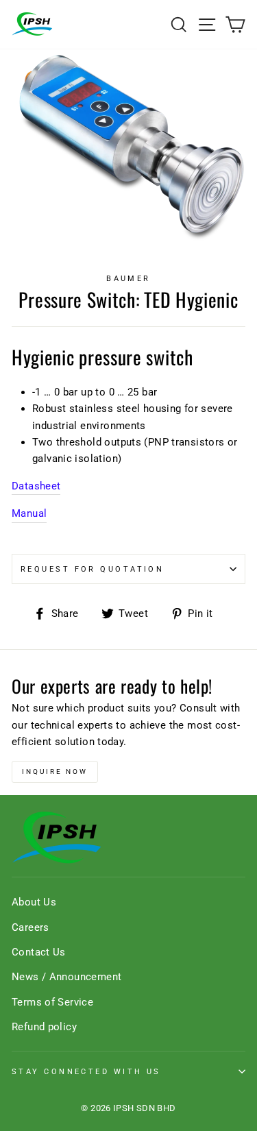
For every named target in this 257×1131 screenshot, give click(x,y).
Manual (29, 513)
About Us (34, 902)
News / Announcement (66, 977)
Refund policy (44, 1027)
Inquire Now (55, 771)
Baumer (128, 278)
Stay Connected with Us (86, 1071)
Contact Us (39, 952)
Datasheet (36, 486)
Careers (30, 927)
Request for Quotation (92, 569)
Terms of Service (52, 1002)
